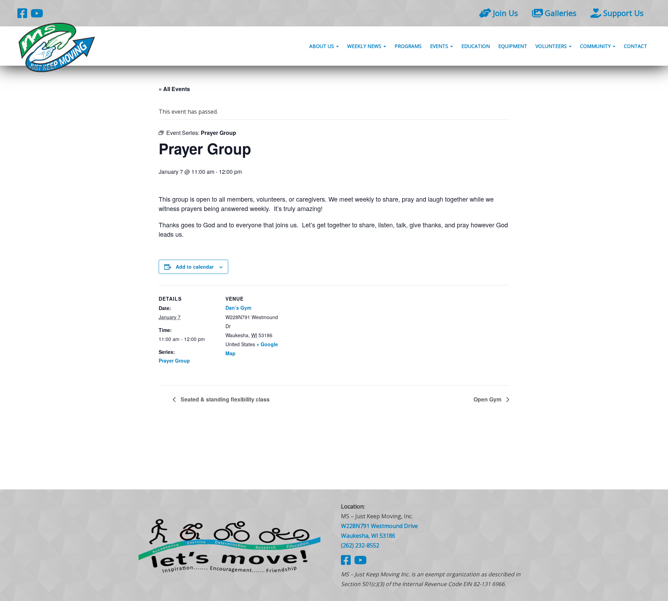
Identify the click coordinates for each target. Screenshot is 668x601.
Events (440, 46)
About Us (322, 46)
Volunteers (551, 46)
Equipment (512, 46)
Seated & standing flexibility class (224, 399)
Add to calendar (195, 266)
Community (596, 46)
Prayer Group (174, 360)
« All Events (174, 89)
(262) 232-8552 (360, 545)
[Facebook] (22, 13)
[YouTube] (37, 13)
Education (475, 46)
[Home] (229, 545)
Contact (635, 46)
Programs (408, 46)
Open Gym (488, 399)
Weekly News (365, 46)
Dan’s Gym (238, 307)
